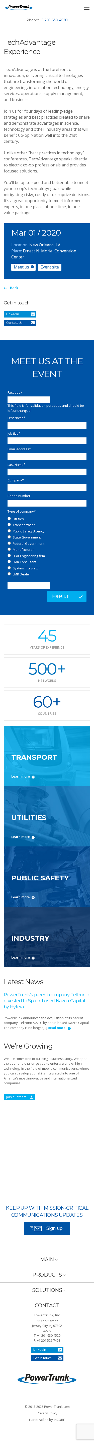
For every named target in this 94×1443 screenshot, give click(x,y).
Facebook (15, 392)
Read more (56, 1027)
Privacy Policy (47, 1413)
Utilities (18, 519)
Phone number (19, 495)
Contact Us (14, 322)
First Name (16, 418)
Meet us (21, 267)
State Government (27, 537)
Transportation (24, 525)
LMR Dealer (21, 574)
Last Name (16, 464)
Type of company (22, 511)
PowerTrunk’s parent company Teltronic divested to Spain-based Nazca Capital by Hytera (46, 1001)
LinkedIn (12, 314)
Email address (19, 449)
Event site (50, 267)
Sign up (54, 1228)
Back (14, 287)
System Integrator (26, 568)
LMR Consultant (24, 562)
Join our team (16, 1097)
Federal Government (28, 543)
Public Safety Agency (28, 531)
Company (16, 480)
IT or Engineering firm (29, 556)
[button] (47, 1259)
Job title (14, 433)
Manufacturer (23, 549)
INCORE (59, 1419)
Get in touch (42, 1358)
